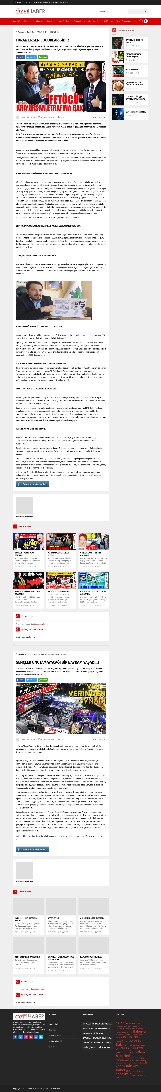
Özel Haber (31, 32)
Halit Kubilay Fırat (121, 1035)
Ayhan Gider (132, 1023)
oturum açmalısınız (40, 624)
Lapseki (140, 1035)
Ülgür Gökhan (139, 1071)
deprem (125, 1028)
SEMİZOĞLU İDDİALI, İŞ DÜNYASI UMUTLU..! (50, 2)
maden (118, 1037)
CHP (140, 1026)
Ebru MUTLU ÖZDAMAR (135, 1028)
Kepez (136, 1035)
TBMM (130, 1046)
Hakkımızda (53, 1030)
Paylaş (21, 57)
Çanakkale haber (122, 1053)
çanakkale (124, 1074)
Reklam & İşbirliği (55, 1041)
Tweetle (33, 57)
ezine (124, 1033)
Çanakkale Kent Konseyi (137, 1057)
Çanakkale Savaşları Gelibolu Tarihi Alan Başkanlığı (131, 1060)
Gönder (44, 57)
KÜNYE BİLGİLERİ (55, 1024)
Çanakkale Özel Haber (27, 117)
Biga (125, 1026)
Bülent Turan (132, 1026)
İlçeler (29, 654)
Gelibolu (129, 1032)
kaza (132, 1035)
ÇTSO (132, 1071)
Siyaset (133, 1041)
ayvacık (140, 1024)
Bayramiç (119, 1026)
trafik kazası (136, 1046)
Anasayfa (21, 32)
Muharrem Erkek (129, 1037)
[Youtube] (31, 1037)
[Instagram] (26, 1037)
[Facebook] (15, 1037)
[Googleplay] (41, 1037)
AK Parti (120, 1023)
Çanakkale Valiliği (142, 1063)
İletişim (51, 1047)
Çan (117, 1048)
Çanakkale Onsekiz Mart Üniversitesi (126, 1059)
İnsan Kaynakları (55, 1036)
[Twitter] (21, 1037)
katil (128, 1035)
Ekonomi (118, 1033)
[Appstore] (36, 1037)
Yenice (142, 1046)
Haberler (140, 1031)
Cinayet (119, 1028)
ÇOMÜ (128, 1071)
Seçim (125, 1041)
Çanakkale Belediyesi (131, 1048)
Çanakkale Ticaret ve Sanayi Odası (126, 1063)
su (127, 1046)
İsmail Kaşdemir (138, 1075)
